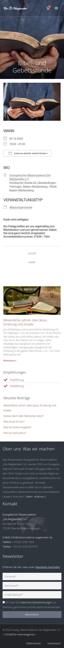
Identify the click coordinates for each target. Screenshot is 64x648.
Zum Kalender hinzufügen (29, 153)
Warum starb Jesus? (14, 433)
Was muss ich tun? (14, 421)
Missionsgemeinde (20, 207)
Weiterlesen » (9, 360)
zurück (32, 253)
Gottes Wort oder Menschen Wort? (23, 416)
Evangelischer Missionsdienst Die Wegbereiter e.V (30, 177)
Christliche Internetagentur (20, 634)
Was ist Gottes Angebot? (17, 427)
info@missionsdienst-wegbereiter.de (31, 537)
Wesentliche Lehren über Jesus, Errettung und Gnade (25, 322)
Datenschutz (33, 643)
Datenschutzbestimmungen (36, 602)
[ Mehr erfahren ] (35, 496)
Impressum (54, 643)
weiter (32, 262)
